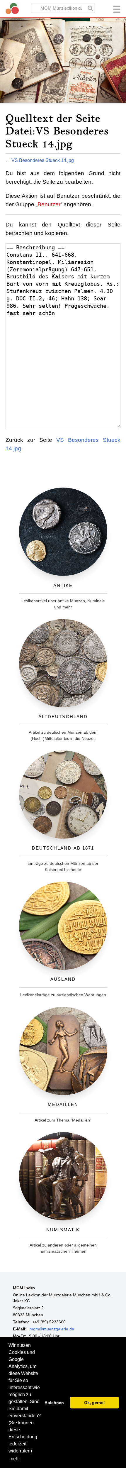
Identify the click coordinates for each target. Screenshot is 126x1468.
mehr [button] (14, 1458)
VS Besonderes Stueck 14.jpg (42, 160)
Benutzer (49, 204)
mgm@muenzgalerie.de (52, 1329)
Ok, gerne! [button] (94, 1402)
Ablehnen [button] (54, 1402)
